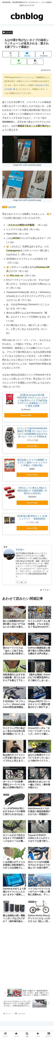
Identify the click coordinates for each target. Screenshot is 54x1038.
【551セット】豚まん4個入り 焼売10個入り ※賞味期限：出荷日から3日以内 (32, 490)
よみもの (8, 32)
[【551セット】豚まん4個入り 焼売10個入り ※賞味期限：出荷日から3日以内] (9, 493)
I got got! (11, 207)
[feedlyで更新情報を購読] (21, 582)
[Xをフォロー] (17, 582)
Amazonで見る (26, 415)
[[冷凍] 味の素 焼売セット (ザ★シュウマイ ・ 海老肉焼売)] (9, 520)
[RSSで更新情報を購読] (25, 582)
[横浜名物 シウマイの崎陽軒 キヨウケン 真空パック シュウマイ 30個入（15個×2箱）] (9, 465)
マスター (20, 549)
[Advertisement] (27, 955)
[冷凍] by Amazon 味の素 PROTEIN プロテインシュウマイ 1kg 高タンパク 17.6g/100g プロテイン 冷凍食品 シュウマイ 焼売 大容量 (32, 400)
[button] (35, 62)
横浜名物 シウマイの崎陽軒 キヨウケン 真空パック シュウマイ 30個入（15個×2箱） (32, 462)
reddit (25, 165)
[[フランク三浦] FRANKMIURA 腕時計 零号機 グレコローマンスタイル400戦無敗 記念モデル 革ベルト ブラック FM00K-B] (9, 437)
